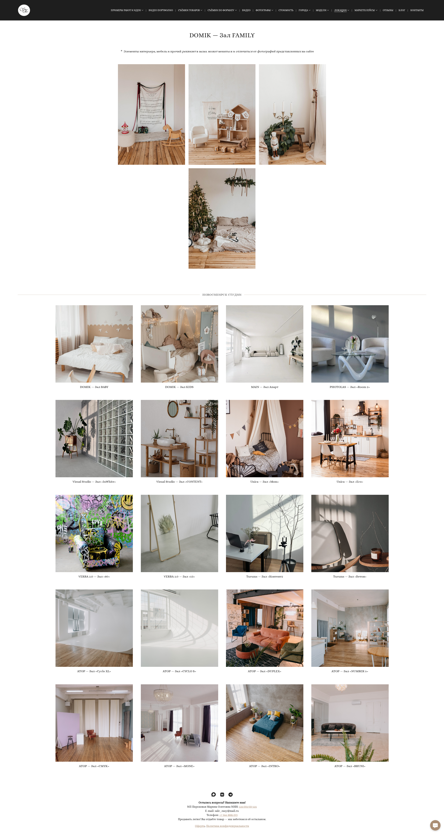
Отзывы (388, 10)
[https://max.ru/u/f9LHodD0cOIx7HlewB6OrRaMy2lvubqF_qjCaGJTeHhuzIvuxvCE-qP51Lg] (213, 794)
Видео (246, 10)
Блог (402, 10)
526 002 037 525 (248, 807)
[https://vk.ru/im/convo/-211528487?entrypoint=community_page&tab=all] (222, 794)
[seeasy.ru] (24, 10)
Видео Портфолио (161, 10)
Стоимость (286, 10)
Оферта (200, 826)
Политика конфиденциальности (227, 826)
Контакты (417, 10)
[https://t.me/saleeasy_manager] (230, 794)
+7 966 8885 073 (228, 815)
